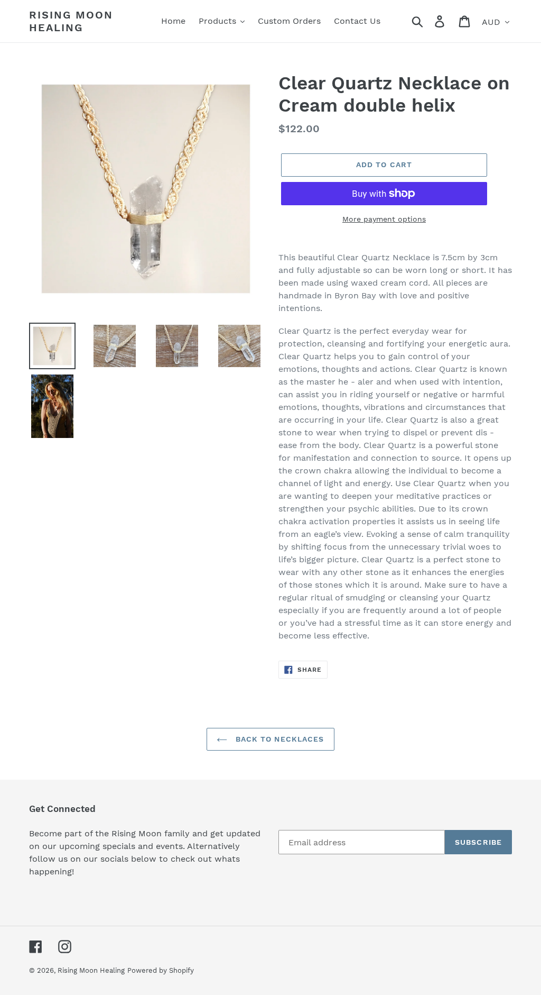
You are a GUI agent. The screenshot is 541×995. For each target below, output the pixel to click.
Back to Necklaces (278, 739)
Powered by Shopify (160, 970)
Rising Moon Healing (71, 21)
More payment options (384, 219)
